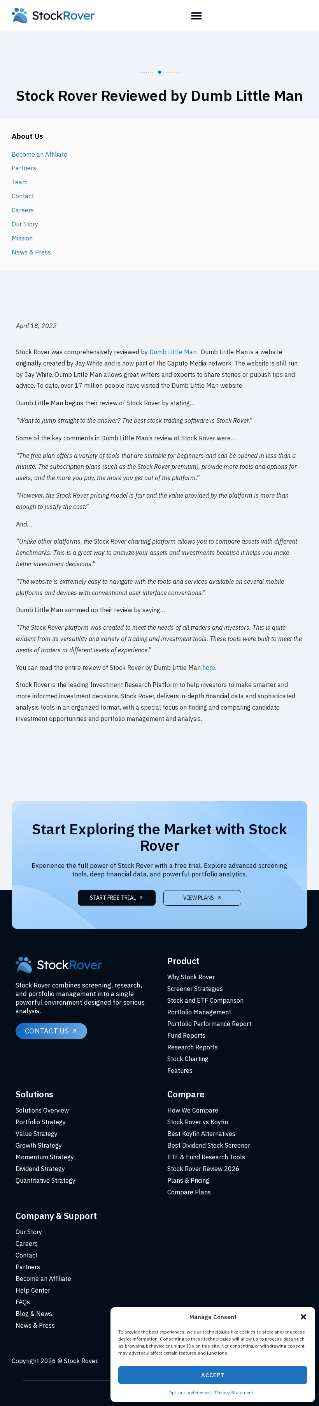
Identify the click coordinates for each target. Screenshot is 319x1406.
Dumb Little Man (172, 352)
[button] (303, 1317)
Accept (212, 1375)
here (208, 667)
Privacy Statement (234, 1392)
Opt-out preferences (189, 1392)
